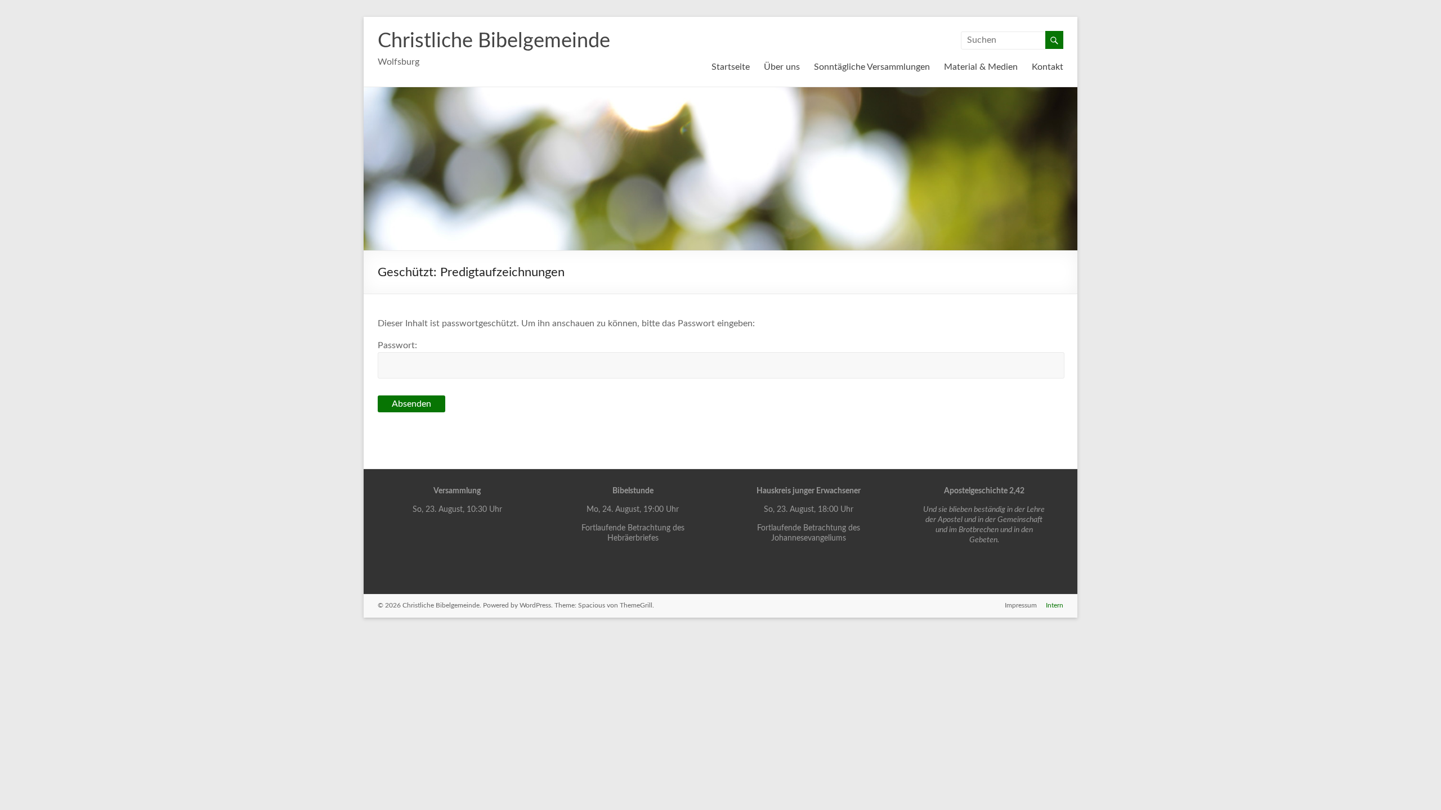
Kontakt (1047, 66)
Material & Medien (981, 66)
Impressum (1021, 605)
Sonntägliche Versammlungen (872, 66)
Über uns (782, 66)
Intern (1054, 605)
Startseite (730, 66)
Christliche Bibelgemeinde (494, 41)
